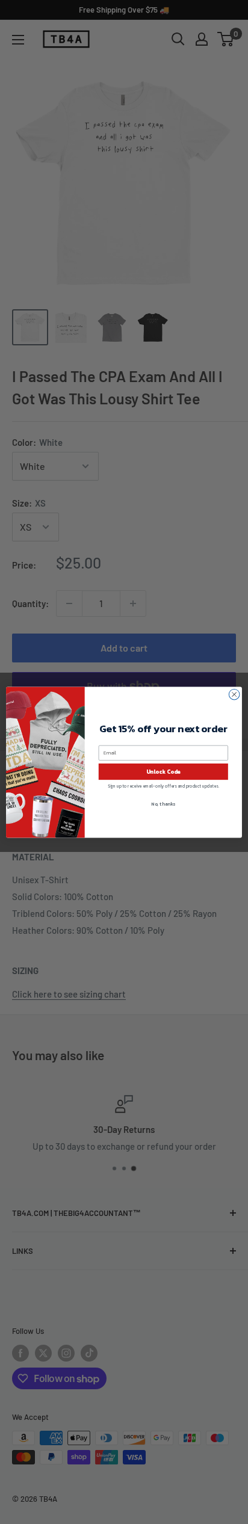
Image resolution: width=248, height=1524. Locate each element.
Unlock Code (163, 771)
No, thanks (163, 803)
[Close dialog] (234, 694)
